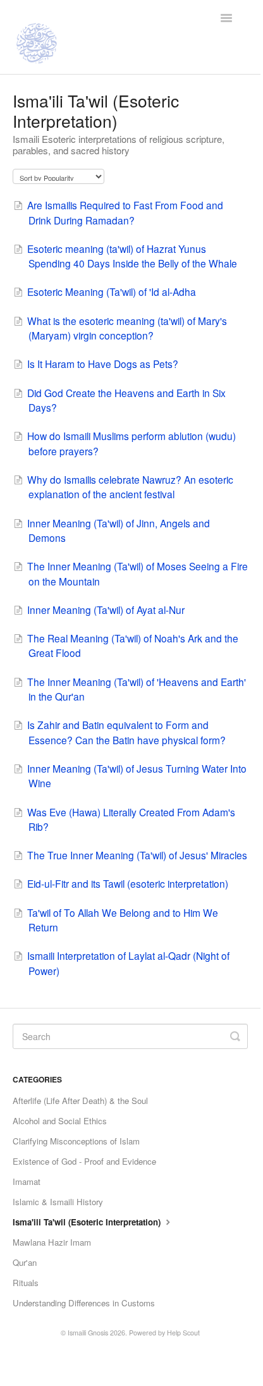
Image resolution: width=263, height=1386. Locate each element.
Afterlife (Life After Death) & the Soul (80, 1101)
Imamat (26, 1181)
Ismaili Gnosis (88, 1332)
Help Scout (183, 1332)
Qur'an (25, 1262)
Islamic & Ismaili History (58, 1202)
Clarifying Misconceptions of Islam (76, 1141)
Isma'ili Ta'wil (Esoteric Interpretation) (88, 1222)
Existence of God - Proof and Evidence (84, 1161)
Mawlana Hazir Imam (52, 1242)
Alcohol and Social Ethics (60, 1121)
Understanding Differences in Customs (84, 1303)
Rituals (26, 1283)
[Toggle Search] (235, 1036)
